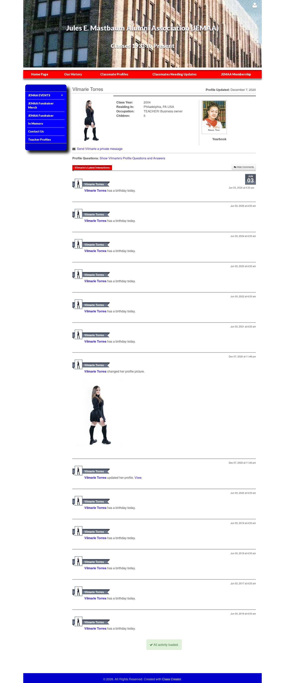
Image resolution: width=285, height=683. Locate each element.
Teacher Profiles (39, 139)
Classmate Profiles (114, 74)
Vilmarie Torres (94, 184)
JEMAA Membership (236, 74)
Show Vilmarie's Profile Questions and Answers (132, 158)
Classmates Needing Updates (174, 74)
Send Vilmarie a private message (100, 148)
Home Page (39, 74)
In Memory (35, 123)
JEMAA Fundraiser (41, 115)
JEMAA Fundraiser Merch (41, 105)
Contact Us (36, 131)
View (138, 477)
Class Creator (171, 679)
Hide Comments (245, 166)
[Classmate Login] (255, 5)
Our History (73, 74)
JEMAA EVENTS (39, 95)
